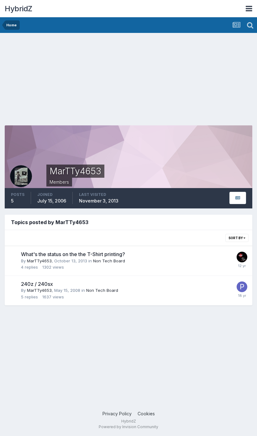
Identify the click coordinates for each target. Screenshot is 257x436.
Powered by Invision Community (128, 426)
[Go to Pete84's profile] (242, 286)
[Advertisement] (78, 81)
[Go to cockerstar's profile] (242, 257)
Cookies (146, 413)
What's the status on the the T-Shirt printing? (73, 254)
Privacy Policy (117, 413)
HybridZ (18, 8)
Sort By (236, 238)
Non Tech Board (109, 260)
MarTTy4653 (39, 260)
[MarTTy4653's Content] (237, 198)
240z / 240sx (37, 284)
